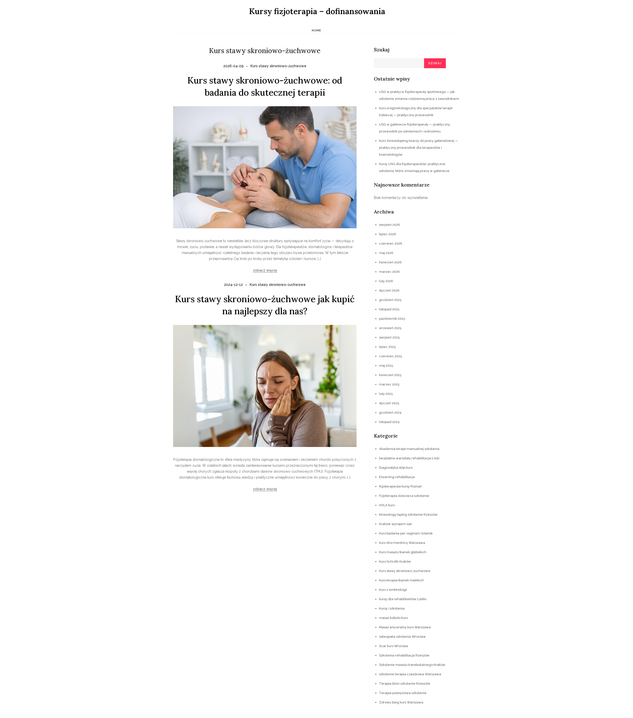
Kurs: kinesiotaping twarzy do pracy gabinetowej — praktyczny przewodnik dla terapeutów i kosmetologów (418, 147)
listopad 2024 (389, 422)
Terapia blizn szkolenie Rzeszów (404, 683)
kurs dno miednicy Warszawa (402, 543)
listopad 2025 (389, 309)
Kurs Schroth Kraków (395, 561)
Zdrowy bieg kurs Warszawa (401, 702)
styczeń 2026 (389, 290)
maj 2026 (386, 253)
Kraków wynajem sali (395, 524)
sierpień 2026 (389, 225)
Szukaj (381, 49)
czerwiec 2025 (390, 356)
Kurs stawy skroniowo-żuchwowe (278, 66)
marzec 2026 (389, 272)
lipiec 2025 (387, 347)
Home (316, 30)
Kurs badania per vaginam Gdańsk (406, 533)
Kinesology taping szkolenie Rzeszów (408, 514)
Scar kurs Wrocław (393, 646)
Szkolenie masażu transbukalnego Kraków (412, 665)
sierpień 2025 (389, 337)
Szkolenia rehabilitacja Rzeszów (404, 655)
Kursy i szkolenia (392, 608)
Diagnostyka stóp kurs (395, 467)
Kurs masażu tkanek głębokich (402, 552)
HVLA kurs (387, 505)
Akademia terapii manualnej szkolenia (409, 449)
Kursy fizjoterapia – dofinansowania (317, 11)
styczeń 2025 (389, 403)
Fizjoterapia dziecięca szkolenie (404, 496)
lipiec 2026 (387, 234)
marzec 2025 (389, 384)
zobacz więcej (265, 270)
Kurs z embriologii (393, 589)
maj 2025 (386, 365)
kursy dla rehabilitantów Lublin (403, 599)
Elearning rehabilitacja (397, 477)
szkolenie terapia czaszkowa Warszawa (410, 674)
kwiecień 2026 (390, 262)
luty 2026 (386, 281)
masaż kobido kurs (393, 618)
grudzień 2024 (390, 412)
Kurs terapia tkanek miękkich (401, 580)
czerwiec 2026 (390, 243)
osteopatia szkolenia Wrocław (402, 636)
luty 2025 (386, 394)
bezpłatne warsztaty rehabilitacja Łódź (409, 458)
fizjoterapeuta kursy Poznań (400, 486)
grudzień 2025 (390, 300)
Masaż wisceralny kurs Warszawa (405, 627)
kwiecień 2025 (390, 375)
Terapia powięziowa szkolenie (403, 693)
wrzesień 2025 (390, 328)
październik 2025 (392, 318)
